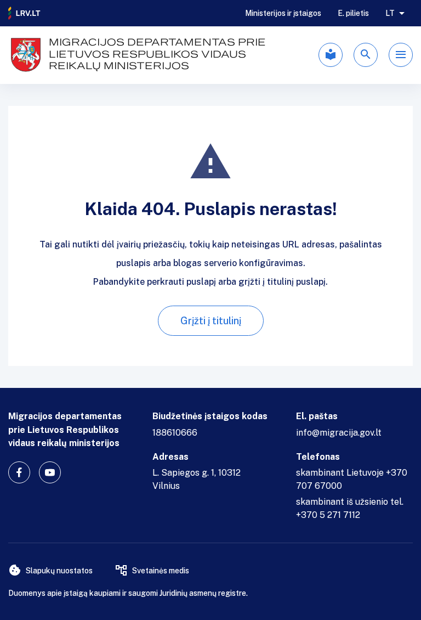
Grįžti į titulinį (210, 320)
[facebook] (19, 472)
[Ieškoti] (366, 55)
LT (390, 13)
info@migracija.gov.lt (339, 432)
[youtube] (50, 472)
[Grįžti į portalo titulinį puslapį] (24, 13)
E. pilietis (353, 13)
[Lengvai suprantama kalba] (330, 55)
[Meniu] (401, 55)
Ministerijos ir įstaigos (283, 13)
